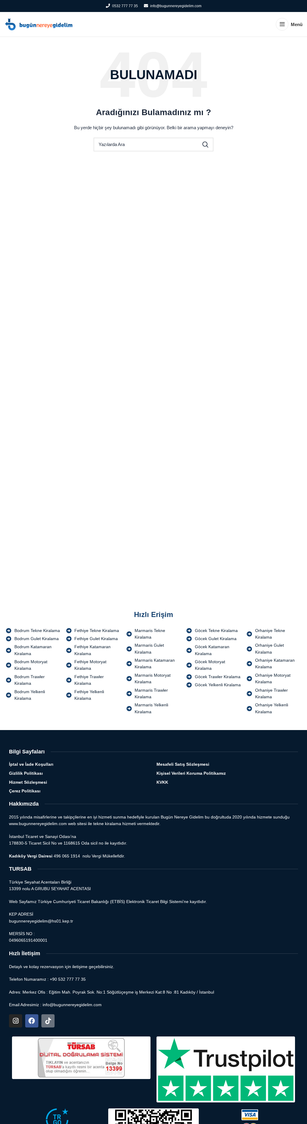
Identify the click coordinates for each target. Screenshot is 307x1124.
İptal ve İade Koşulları (31, 764)
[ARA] (205, 144)
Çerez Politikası (24, 791)
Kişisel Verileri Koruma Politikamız (191, 773)
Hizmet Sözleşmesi (28, 782)
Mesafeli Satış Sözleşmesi (182, 764)
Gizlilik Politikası (26, 773)
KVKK (162, 782)
